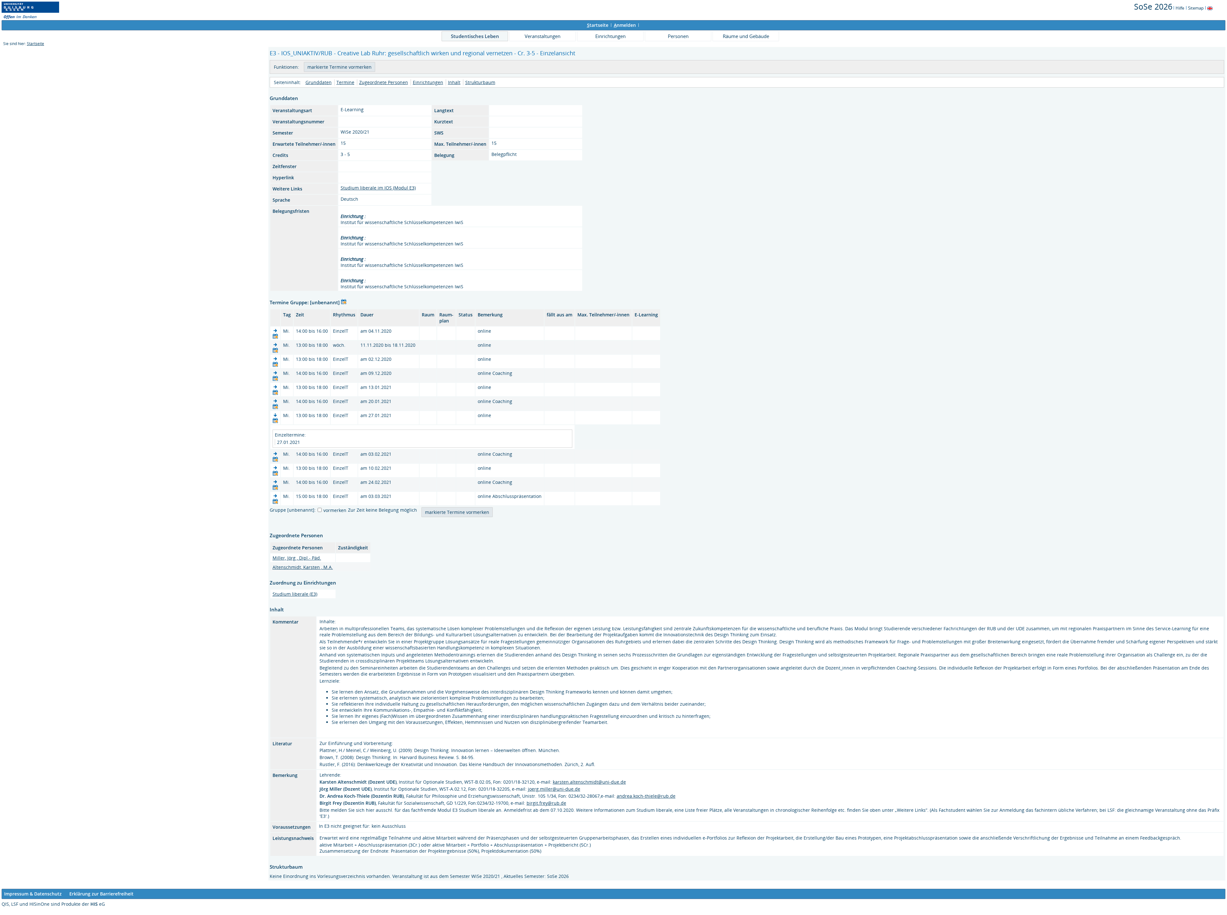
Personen (678, 36)
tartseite (597, 25)
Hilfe (1180, 8)
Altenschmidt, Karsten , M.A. (303, 567)
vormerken (334, 510)
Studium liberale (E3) (295, 594)
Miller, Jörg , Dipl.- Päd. (297, 558)
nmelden (625, 25)
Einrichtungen (610, 36)
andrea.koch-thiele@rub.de (646, 796)
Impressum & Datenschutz (33, 894)
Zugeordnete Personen (383, 82)
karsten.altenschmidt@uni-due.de (589, 782)
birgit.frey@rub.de (546, 803)
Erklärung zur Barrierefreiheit (101, 894)
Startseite (35, 43)
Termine (345, 82)
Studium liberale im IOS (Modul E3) (378, 188)
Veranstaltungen (542, 36)
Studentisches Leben (475, 36)
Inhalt (454, 82)
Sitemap (1196, 8)
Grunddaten (318, 82)
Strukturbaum (480, 82)
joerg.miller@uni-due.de (554, 789)
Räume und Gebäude (746, 36)
